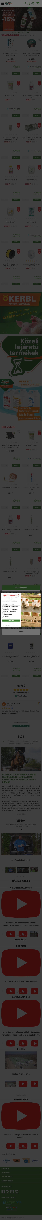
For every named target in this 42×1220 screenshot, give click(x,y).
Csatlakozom (11, 620)
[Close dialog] (40, 594)
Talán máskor (11, 622)
